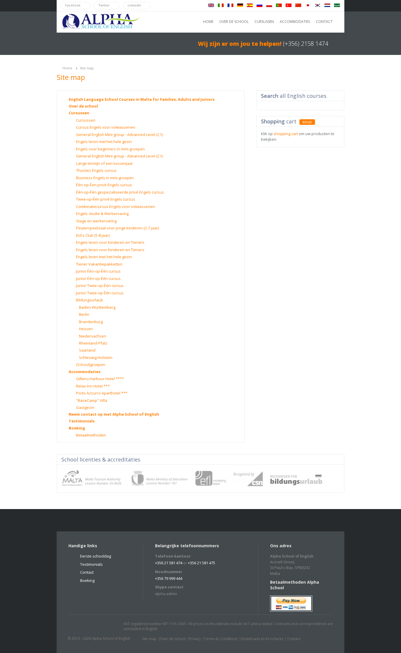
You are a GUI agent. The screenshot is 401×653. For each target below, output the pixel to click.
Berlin (84, 314)
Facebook (89, 626)
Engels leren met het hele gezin (104, 141)
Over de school (83, 106)
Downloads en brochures (262, 638)
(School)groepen (90, 364)
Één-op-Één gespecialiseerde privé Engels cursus (120, 192)
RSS (111, 626)
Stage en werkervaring (96, 221)
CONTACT (324, 21)
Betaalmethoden (91, 435)
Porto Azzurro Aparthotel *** (101, 393)
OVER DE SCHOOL (234, 21)
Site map (87, 68)
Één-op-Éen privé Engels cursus (104, 184)
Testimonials (82, 421)
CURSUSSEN (264, 21)
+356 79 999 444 (168, 578)
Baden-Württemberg (97, 307)
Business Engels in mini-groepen (105, 177)
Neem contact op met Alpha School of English (114, 414)
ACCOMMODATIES (295, 21)
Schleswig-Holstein (95, 357)
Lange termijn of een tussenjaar (104, 163)
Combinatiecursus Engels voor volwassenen (115, 206)
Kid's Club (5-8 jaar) (92, 235)
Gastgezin (85, 407)
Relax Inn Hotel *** (93, 386)
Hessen (86, 328)
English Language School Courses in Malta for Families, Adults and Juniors (142, 99)
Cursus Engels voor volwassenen (105, 127)
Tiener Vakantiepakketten (99, 264)
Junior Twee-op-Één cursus (100, 285)
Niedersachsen (92, 336)
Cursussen (79, 112)
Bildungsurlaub (89, 300)
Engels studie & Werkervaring (102, 213)
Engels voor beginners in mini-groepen (110, 149)
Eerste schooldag (95, 556)
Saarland (87, 350)
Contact (87, 572)
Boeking (77, 428)
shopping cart (286, 133)
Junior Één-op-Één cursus (98, 271)
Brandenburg (91, 321)
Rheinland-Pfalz (93, 343)
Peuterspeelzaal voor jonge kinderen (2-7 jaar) (117, 228)
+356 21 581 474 (168, 562)
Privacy (195, 638)
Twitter (78, 626)
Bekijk (307, 122)
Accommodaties (84, 371)
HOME (208, 21)
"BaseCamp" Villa (91, 400)
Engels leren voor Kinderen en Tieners (110, 242)
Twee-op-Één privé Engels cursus (105, 199)
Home (67, 68)
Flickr (100, 626)
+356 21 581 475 (201, 562)
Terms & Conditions (220, 638)
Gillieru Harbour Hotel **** (100, 378)
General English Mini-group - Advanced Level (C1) (119, 134)
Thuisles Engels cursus (96, 170)
